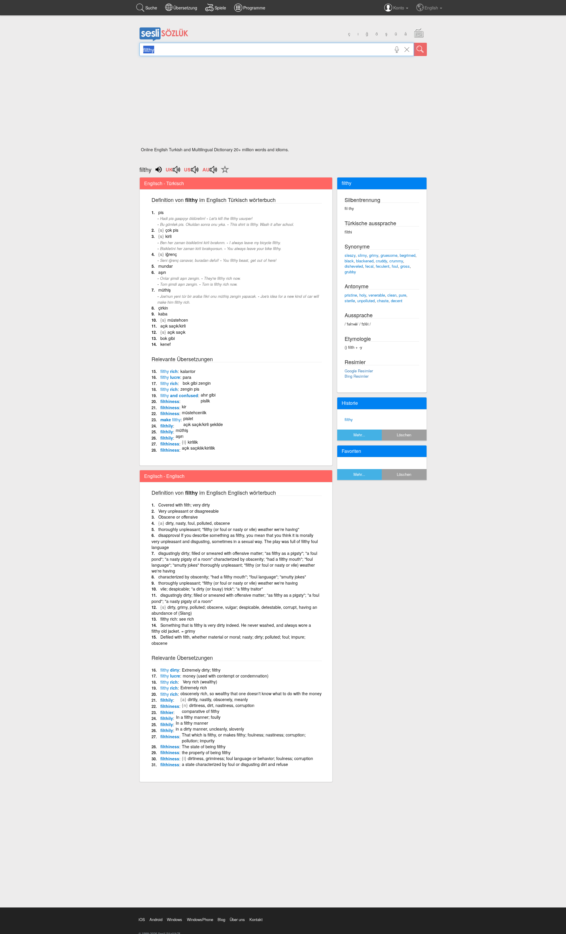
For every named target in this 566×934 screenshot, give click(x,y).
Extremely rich (193, 687)
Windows (174, 919)
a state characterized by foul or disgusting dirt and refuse (235, 764)
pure (402, 295)
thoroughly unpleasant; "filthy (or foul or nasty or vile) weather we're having (228, 583)
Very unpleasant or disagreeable (188, 511)
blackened (365, 261)
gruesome (389, 255)
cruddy (381, 261)
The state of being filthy (204, 746)
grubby (350, 271)
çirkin (163, 308)
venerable (376, 295)
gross (405, 266)
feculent (382, 266)
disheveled (354, 266)
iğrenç (171, 254)
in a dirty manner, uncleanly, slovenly (210, 729)
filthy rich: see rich (177, 619)
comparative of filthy (200, 711)
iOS (142, 919)
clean (391, 295)
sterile (350, 300)
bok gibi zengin (197, 383)
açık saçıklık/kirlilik (198, 448)
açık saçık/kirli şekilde (203, 424)
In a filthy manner (192, 723)
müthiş (164, 290)
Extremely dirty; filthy (201, 670)
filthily (166, 426)
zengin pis (189, 389)
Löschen (404, 435)
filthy (349, 419)
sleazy (350, 255)
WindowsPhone (200, 919)
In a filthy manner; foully (198, 717)
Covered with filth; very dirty (184, 505)
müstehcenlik (194, 412)
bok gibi (167, 338)
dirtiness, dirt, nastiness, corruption (221, 705)
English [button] (431, 8)
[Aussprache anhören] (173, 172)
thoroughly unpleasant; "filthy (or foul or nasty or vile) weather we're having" (228, 529)
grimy (373, 255)
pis (161, 212)
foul (395, 266)
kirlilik (193, 442)
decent (396, 300)
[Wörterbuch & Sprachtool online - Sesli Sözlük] (163, 40)
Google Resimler (359, 371)
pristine (351, 295)
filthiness (169, 401)
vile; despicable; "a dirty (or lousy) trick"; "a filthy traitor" (211, 589)
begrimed (407, 255)
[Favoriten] (223, 173)
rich (169, 371)
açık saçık (176, 332)
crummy (396, 261)
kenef (165, 344)
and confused (179, 395)
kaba (162, 314)
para (187, 377)
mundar (165, 266)
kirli (168, 236)
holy (362, 295)
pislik (205, 401)
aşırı (162, 272)
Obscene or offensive (178, 517)
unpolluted (366, 300)
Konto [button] (399, 8)
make (170, 419)
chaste (383, 300)
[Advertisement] (283, 103)
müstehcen (177, 320)
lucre (170, 377)
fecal (369, 266)
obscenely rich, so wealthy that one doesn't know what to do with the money (251, 693)
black (349, 261)
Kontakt (256, 919)
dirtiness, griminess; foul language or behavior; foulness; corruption (250, 758)
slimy (362, 255)
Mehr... (359, 435)
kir (184, 407)
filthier (166, 712)
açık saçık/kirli (173, 326)
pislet (188, 418)
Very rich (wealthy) (200, 682)
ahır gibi (208, 395)
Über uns (237, 919)
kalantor (187, 371)
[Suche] (420, 49)
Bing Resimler (356, 376)
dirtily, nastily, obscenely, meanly (218, 699)
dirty (169, 670)
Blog (221, 919)
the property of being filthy (206, 752)
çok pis (171, 230)
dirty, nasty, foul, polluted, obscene (198, 523)
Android (155, 919)
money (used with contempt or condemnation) (226, 676)
